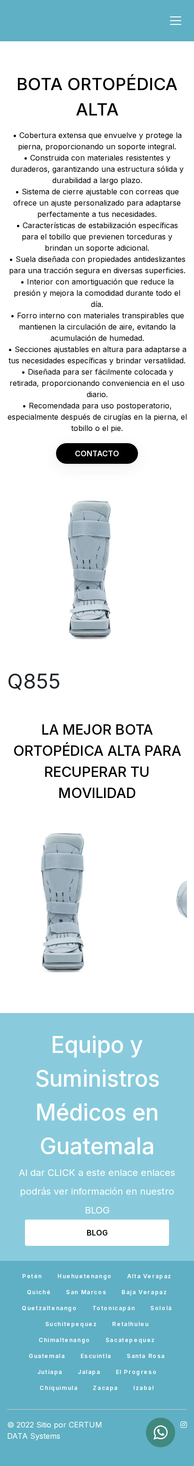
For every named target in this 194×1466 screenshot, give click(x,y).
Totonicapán (114, 1308)
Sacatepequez (130, 1339)
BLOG (97, 1232)
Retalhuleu (130, 1324)
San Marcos (86, 1292)
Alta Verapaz (149, 1276)
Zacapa (105, 1387)
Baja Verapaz (144, 1292)
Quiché (39, 1292)
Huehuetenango (84, 1276)
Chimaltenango (64, 1339)
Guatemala (47, 1355)
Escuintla (96, 1355)
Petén (32, 1276)
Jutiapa (50, 1371)
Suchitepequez (71, 1324)
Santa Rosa (146, 1355)
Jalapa (89, 1371)
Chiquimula (59, 1387)
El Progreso (136, 1371)
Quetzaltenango (49, 1308)
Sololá (161, 1308)
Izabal (143, 1387)
